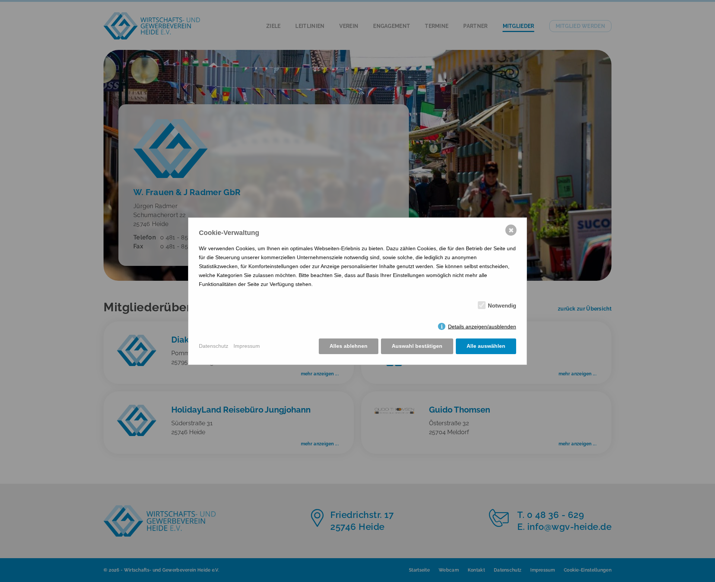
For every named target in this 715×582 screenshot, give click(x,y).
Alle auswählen (486, 346)
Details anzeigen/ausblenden (482, 327)
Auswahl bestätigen (417, 346)
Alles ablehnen (349, 346)
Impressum (246, 346)
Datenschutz (213, 346)
